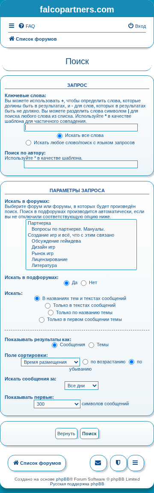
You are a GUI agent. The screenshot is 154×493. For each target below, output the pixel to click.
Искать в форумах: (27, 201)
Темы (102, 344)
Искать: (14, 293)
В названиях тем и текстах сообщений (83, 298)
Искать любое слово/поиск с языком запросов (84, 142)
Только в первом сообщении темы (84, 319)
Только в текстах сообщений (84, 305)
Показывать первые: (29, 397)
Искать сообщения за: (30, 378)
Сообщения (72, 344)
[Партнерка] (81, 223)
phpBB (63, 479)
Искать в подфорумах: (32, 277)
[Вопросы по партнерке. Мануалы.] (81, 229)
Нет (92, 282)
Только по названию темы (84, 312)
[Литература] (81, 266)
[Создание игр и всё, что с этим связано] (81, 235)
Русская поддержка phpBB (77, 483)
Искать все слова (84, 135)
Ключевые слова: (25, 95)
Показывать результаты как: (38, 339)
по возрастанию (107, 361)
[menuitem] (26, 26)
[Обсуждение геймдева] (81, 241)
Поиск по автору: (25, 152)
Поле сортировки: (26, 355)
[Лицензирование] (81, 260)
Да (74, 282)
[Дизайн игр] (81, 247)
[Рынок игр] (81, 254)
